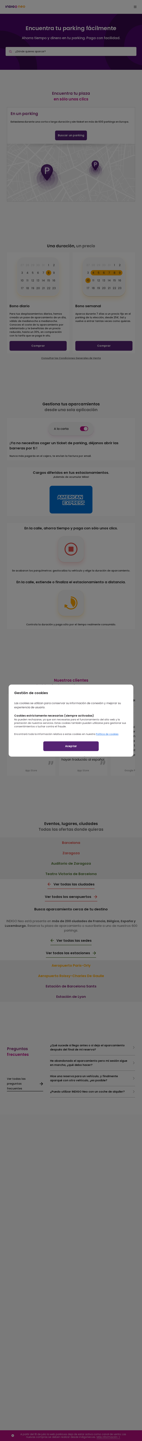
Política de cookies (107, 734)
